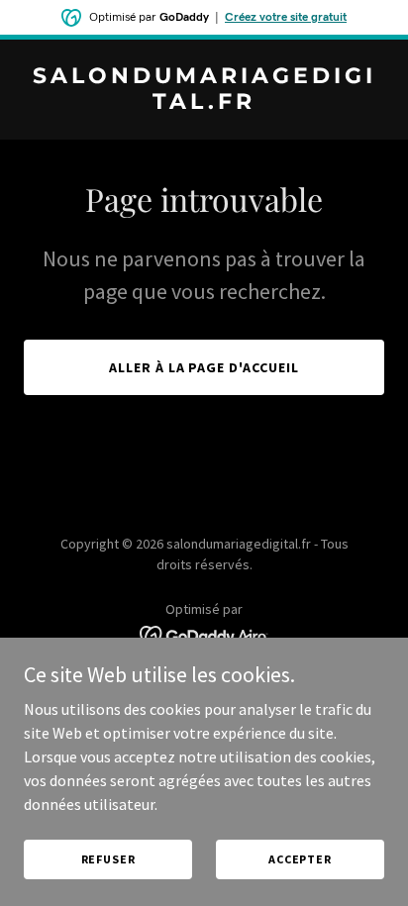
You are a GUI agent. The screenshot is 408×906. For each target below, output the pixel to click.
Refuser (108, 859)
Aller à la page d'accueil (204, 367)
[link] (204, 103)
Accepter (300, 859)
